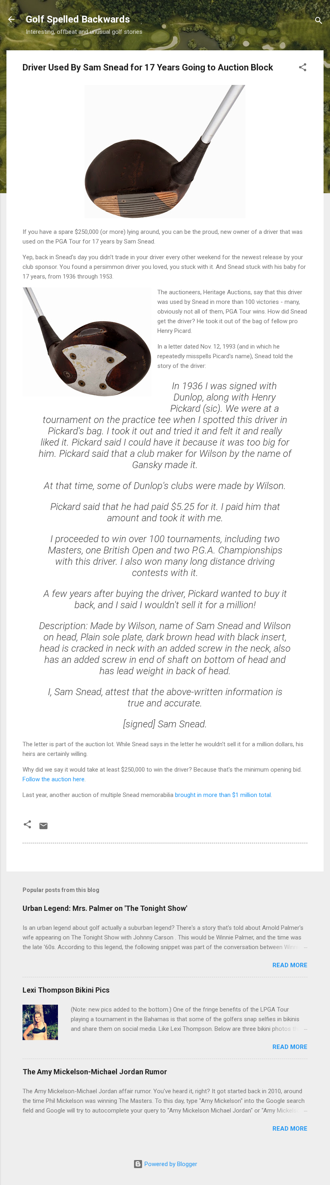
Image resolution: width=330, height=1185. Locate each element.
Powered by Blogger (170, 1164)
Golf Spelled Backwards (78, 19)
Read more (289, 965)
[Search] (319, 22)
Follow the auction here (54, 779)
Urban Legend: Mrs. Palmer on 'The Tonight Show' (105, 908)
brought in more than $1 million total (223, 795)
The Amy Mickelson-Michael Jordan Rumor (95, 1071)
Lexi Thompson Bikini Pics (66, 990)
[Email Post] (43, 828)
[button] (302, 68)
